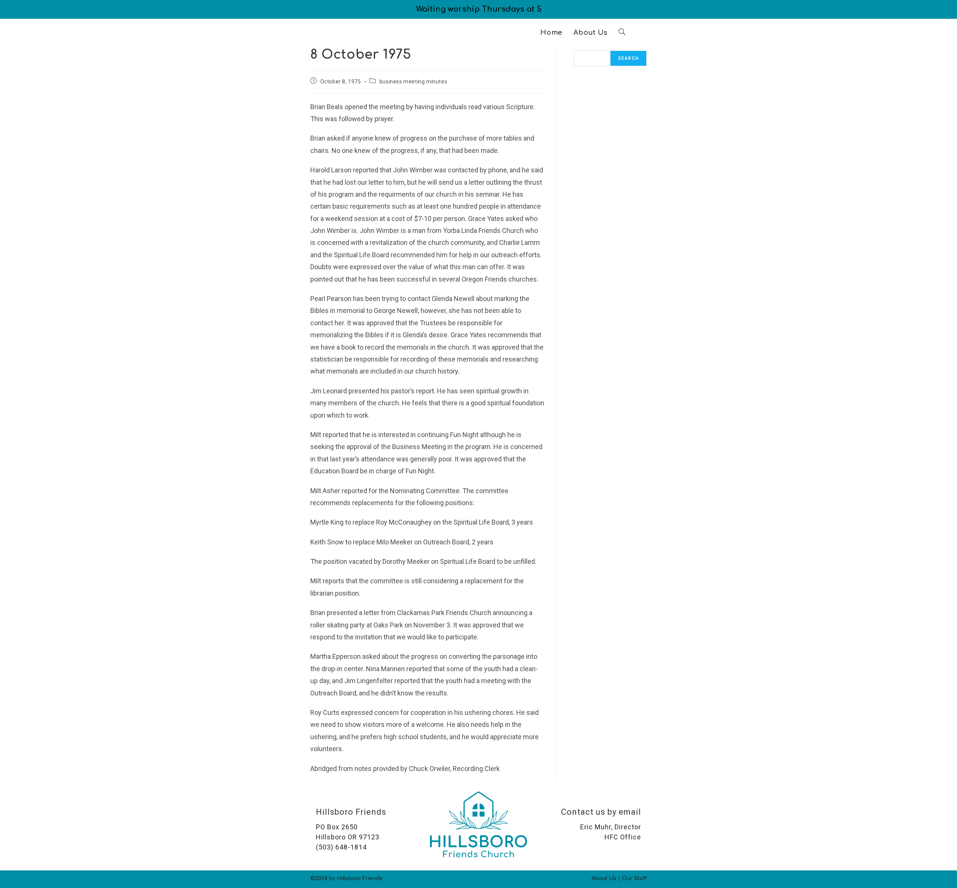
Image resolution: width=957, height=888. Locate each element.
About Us (603, 878)
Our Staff (634, 878)
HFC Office (622, 837)
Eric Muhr (595, 827)
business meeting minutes (413, 82)
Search (585, 49)
